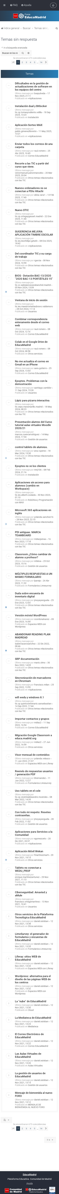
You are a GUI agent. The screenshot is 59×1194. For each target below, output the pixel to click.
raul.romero (40, 151)
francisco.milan (41, 684)
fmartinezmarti (41, 855)
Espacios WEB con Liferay (40, 763)
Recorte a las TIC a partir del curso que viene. (32, 165)
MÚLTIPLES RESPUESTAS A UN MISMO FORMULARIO (33, 575)
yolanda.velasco (42, 758)
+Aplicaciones (35, 98)
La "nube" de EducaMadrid (30, 1001)
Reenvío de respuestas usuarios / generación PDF (34, 773)
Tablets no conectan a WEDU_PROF (28, 869)
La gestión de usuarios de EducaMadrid (30, 1075)
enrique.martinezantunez (27, 877)
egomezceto (40, 838)
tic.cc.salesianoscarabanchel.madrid (33, 285)
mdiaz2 (37, 722)
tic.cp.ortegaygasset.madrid (29, 216)
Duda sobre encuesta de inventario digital (29, 595)
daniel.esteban (41, 921)
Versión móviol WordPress (31, 615)
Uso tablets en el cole (27, 790)
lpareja (37, 580)
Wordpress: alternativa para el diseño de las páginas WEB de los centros (33, 979)
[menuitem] (14, 5)
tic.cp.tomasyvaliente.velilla (28, 112)
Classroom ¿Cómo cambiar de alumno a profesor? (33, 556)
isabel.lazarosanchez (25, 643)
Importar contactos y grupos (32, 718)
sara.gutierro (40, 368)
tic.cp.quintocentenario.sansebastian (33, 703)
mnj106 (38, 469)
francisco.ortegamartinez (27, 901)
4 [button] (30, 62)
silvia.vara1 (39, 195)
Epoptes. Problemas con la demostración (31, 382)
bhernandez (40, 778)
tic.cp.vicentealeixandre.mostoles (31, 797)
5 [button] (34, 62)
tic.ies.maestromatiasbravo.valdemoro (34, 306)
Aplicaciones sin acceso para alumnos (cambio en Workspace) (32, 485)
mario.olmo (39, 662)
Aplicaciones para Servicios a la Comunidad (33, 833)
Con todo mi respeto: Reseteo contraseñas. (33, 814)
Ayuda (29, 1183)
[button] (13, 62)
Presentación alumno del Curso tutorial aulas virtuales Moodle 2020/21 (33, 425)
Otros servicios (35, 353)
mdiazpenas (40, 539)
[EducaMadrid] (36, 1190)
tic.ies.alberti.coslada (25, 495)
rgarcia (37, 260)
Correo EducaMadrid (38, 156)
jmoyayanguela (41, 600)
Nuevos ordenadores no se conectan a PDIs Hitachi (31, 189)
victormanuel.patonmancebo (29, 173)
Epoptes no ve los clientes (30, 466)
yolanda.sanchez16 (43, 517)
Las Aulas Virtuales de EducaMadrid (28, 1055)
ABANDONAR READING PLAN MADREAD (32, 636)
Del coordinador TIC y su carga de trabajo (33, 255)
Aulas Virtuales (35, 1065)
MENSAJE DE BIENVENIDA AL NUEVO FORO (30, 1105)
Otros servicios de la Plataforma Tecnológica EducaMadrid (34, 916)
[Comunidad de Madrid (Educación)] (13, 1190)
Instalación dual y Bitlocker (31, 106)
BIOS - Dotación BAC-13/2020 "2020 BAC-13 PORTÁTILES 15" (34, 277)
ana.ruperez (40, 451)
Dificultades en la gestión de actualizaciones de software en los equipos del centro (33, 86)
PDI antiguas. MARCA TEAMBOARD (28, 534)
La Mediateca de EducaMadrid (33, 1017)
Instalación (33, 117)
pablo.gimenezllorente (26, 131)
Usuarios (32, 311)
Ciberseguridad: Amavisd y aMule (31, 894)
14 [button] (41, 62)
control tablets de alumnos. (31, 447)
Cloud (31, 1010)
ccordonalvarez (41, 619)
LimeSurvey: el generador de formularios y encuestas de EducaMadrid (32, 937)
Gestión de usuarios (37, 439)
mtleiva (37, 561)
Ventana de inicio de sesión (31, 300)
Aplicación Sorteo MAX (28, 125)
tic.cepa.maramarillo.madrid (29, 406)
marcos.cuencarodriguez (27, 434)
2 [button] (22, 62)
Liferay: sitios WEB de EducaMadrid (28, 958)
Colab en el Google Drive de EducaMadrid (31, 343)
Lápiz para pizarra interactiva (32, 400)
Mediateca (33, 1026)
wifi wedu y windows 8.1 (29, 697)
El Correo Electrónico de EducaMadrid (29, 1036)
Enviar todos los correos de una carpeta (34, 145)
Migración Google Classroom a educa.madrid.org (33, 737)
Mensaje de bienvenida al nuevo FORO (33, 1094)
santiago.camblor (42, 388)
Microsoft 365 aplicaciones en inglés (33, 512)
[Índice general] (29, 16)
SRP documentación (27, 658)
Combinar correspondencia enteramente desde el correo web (32, 322)
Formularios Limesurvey (39, 585)
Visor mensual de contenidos (32, 754)
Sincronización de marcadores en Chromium (33, 679)
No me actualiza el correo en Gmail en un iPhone (32, 363)
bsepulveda (39, 93)
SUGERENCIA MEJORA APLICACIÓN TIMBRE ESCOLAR (34, 233)
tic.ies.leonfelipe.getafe (26, 241)
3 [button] (26, 62)
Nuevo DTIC (22, 210)
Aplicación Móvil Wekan (29, 851)
